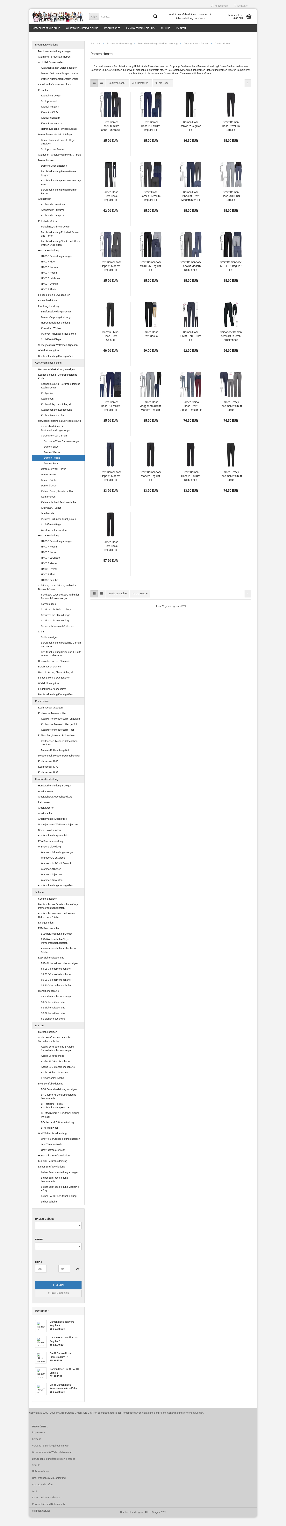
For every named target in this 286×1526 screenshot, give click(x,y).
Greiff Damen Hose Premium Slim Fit (231, 126)
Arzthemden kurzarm (52, 209)
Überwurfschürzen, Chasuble (54, 661)
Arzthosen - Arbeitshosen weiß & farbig (59, 154)
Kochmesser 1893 (48, 772)
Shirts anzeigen (49, 637)
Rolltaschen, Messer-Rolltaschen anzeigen (59, 743)
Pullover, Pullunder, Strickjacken (58, 333)
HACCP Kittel (48, 261)
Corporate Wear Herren (53, 468)
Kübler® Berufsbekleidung (52, 1161)
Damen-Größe (44, 1218)
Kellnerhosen (48, 496)
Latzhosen (44, 802)
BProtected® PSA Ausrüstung (57, 1122)
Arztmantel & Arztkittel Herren (54, 56)
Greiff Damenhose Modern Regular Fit (150, 475)
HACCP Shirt (48, 574)
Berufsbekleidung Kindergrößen (55, 356)
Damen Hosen (52, 457)
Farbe (39, 1239)
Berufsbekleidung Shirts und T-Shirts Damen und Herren (61, 654)
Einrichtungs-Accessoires (52, 688)
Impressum (38, 1432)
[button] (94, 83)
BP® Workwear (49, 1127)
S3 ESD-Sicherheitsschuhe (56, 979)
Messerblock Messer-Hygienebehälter (59, 755)
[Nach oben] (275, 1520)
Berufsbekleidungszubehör (53, 835)
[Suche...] (155, 16)
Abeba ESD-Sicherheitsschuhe (58, 1066)
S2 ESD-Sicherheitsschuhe (56, 974)
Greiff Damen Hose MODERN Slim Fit (231, 196)
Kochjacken (47, 393)
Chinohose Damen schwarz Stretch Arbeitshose (231, 336)
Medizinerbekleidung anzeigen (54, 51)
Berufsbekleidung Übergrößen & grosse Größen (53, 1461)
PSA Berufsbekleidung (50, 841)
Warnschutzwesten (51, 880)
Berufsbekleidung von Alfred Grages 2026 (143, 1512)
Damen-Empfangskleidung (55, 317)
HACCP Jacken (49, 267)
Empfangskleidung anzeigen (56, 311)
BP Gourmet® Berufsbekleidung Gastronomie (58, 1096)
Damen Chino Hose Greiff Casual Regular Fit (191, 406)
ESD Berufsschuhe (48, 928)
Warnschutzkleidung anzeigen (57, 852)
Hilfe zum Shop (40, 1471)
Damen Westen (52, 452)
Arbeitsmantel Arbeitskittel (52, 818)
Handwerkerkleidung (140, 28)
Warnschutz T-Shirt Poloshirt (56, 863)
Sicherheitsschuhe (48, 990)
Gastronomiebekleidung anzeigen (56, 369)
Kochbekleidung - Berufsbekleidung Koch (57, 376)
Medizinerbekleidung (46, 28)
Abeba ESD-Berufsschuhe (55, 1061)
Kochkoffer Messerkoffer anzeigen (60, 718)
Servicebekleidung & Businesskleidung (59, 420)
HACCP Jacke (48, 552)
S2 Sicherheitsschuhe (53, 1007)
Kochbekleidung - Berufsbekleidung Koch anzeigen (60, 385)
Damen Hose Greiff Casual (150, 334)
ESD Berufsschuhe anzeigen (56, 933)
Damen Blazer (51, 446)
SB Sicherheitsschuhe (53, 1018)
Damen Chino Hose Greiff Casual (110, 336)
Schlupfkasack (49, 101)
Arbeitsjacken (45, 813)
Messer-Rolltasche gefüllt (55, 750)
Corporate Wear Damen (54, 435)
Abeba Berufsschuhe (52, 1055)
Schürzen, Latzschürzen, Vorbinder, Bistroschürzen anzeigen (60, 596)
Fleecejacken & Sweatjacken (54, 294)
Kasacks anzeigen (51, 95)
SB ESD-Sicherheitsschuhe (56, 985)
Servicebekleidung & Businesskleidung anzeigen (56, 428)
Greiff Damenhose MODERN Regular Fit (150, 266)
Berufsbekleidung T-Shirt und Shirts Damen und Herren (60, 243)
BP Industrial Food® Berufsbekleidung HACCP (55, 1105)
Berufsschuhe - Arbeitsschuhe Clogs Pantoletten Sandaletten (58, 906)
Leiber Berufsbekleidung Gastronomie (54, 1179)
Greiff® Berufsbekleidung (52, 1133)
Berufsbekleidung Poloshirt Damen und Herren (60, 234)
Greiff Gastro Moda (51, 1144)
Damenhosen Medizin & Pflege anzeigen (58, 142)
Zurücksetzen (58, 1293)
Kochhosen (47, 398)
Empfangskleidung (48, 306)
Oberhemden (48, 513)
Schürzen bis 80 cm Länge (55, 615)
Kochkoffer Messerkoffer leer (57, 729)
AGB (34, 1490)
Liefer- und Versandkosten (46, 1497)
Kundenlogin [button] (220, 5)
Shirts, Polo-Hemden (49, 830)
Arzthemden (44, 198)
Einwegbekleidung (48, 300)
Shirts (41, 631)
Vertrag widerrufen (42, 1484)
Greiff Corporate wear (53, 1149)
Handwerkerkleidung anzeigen (54, 785)
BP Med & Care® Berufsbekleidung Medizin (60, 1114)
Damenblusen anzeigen (54, 165)
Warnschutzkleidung (49, 846)
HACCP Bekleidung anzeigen (56, 256)
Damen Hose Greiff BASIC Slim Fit (190, 336)
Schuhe (165, 28)
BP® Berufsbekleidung (50, 1083)
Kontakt (36, 1439)
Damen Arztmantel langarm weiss (59, 73)
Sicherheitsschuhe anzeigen (56, 996)
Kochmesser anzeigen (50, 707)
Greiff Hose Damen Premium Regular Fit (150, 196)
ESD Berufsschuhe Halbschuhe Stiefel (58, 950)
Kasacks (43, 90)
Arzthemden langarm (52, 215)
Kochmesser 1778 (48, 766)
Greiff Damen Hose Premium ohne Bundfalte (110, 126)
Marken (181, 28)
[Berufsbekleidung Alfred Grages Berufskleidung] (57, 16)
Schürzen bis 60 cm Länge (55, 620)
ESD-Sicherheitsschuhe (51, 957)
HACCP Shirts (48, 289)
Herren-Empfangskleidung (55, 322)
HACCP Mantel (49, 563)
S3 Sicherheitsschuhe (53, 1013)
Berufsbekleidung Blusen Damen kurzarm (59, 191)
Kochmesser (112, 28)
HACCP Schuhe (49, 580)
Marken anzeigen (47, 1031)
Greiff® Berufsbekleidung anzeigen (60, 1138)
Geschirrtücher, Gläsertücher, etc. (56, 672)
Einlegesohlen (46, 922)
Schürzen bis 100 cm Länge (56, 609)
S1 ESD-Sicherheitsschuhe (56, 968)
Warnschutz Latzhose (53, 857)
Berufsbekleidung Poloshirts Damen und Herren (61, 644)
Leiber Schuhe (49, 1201)
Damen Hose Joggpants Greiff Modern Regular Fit (150, 406)
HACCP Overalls (50, 283)
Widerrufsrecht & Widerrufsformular (52, 1452)
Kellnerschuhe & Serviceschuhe (58, 502)
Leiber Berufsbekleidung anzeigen (59, 1172)
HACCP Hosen (49, 272)
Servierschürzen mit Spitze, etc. (58, 626)
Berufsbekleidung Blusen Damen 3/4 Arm (61, 182)
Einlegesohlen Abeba (52, 1078)
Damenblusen (46, 160)
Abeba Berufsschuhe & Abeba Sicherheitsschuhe (54, 1039)
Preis (38, 1262)
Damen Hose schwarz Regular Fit (191, 126)
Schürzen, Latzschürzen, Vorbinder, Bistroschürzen (57, 587)
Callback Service (41, 1510)
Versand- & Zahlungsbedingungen (50, 1445)
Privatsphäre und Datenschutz (48, 1504)
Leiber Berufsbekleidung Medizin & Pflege (60, 1188)
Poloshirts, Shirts (47, 221)
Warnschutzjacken (51, 874)
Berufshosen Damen (49, 666)
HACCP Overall (49, 569)
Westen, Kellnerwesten (54, 530)
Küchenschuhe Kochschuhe (56, 409)
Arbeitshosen (45, 791)
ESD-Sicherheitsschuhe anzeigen (59, 963)
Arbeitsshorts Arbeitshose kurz (55, 796)
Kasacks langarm (50, 117)
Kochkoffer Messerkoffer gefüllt (59, 724)
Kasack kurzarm (50, 106)
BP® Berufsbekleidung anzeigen (59, 1089)
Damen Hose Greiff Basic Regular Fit (110, 196)
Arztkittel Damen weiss (51, 62)
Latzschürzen (48, 604)
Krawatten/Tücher (51, 328)
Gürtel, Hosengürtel (48, 350)
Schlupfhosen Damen (53, 149)
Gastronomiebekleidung (82, 28)
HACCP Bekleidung (48, 250)
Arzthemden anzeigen (53, 204)
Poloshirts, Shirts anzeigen (55, 226)
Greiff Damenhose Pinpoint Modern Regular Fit (110, 266)
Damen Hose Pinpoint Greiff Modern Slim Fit (190, 196)
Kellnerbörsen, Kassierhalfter (57, 491)
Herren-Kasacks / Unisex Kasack (59, 128)
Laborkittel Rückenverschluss (54, 84)
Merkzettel (242, 5)
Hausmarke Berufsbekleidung (54, 1155)
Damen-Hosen (49, 474)
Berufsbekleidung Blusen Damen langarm (59, 173)
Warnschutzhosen (51, 869)
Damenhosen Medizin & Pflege (55, 134)
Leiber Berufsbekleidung (51, 1166)
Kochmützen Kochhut (53, 415)
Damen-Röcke (49, 480)
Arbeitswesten (46, 807)
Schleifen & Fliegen (51, 339)
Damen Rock (51, 463)
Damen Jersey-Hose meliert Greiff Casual (231, 406)
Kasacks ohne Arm (51, 123)
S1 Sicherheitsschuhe (53, 1002)
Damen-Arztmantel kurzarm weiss (59, 78)
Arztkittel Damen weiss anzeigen (59, 67)
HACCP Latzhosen (51, 278)
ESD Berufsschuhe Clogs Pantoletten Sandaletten (55, 941)
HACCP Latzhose (50, 557)
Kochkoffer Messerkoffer (52, 713)
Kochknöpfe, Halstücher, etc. (57, 404)
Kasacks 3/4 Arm (50, 112)
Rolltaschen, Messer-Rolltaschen (56, 735)
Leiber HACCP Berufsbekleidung (58, 1196)
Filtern (58, 1284)
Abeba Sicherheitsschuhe (55, 1072)
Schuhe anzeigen (47, 898)
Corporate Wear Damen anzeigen (62, 441)
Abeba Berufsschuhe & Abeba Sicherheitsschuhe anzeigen (57, 1048)
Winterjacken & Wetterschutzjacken (58, 345)
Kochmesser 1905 (48, 761)
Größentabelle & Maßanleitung (49, 1477)
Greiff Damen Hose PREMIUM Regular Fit (150, 126)
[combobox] (117, 83)
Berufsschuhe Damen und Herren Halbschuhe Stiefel (56, 915)
